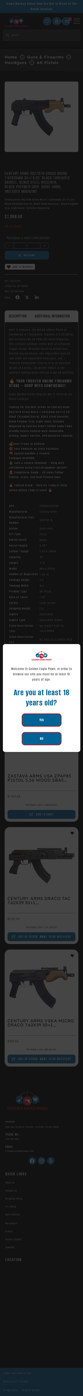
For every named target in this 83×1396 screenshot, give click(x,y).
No (41, 738)
